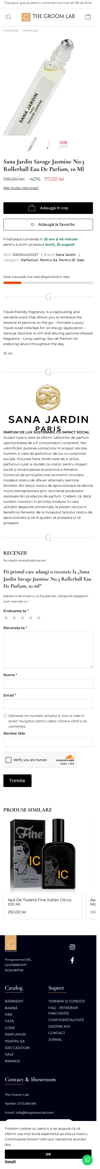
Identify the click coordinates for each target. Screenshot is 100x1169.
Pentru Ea (30, 30)
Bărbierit (14, 1001)
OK (48, 1154)
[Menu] (7, 17)
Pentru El (67, 260)
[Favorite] (75, 822)
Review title (14, 733)
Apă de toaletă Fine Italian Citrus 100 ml (39, 902)
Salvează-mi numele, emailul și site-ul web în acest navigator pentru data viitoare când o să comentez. (47, 721)
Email (9, 695)
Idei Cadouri (17, 1048)
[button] (86, 17)
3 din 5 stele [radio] (23, 618)
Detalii (10, 1161)
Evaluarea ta (16, 611)
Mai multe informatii (21, 188)
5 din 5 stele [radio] (39, 618)
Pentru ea (15, 1041)
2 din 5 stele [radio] (15, 618)
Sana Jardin (66, 254)
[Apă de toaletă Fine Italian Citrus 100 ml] (43, 854)
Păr (8, 1014)
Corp (10, 1028)
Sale (80, 260)
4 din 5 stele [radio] (31, 618)
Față (9, 1021)
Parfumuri (10, 30)
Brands (12, 1061)
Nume (10, 675)
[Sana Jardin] (48, 407)
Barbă (11, 1008)
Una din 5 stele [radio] (6, 618)
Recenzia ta (15, 627)
